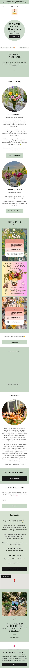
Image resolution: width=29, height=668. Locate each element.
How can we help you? (14, 569)
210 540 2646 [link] (14, 6)
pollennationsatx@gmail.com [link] (14, 550)
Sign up (14, 506)
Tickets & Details (14, 342)
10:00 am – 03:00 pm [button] (17, 559)
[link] (14, 12)
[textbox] (14, 500)
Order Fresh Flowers (14, 36)
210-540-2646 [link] (11, 548)
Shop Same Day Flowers (14, 211)
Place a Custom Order (14, 155)
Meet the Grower (14, 478)
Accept (14, 664)
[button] (4, 6)
